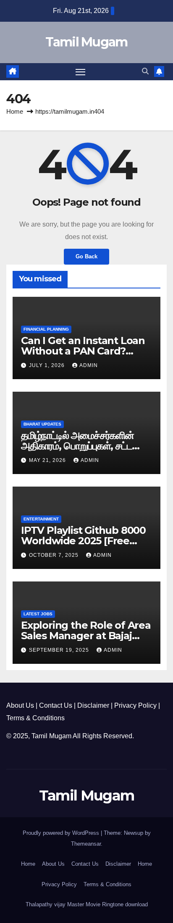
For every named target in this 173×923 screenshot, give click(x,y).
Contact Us (55, 705)
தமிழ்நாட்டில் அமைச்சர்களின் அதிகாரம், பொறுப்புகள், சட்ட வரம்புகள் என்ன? (77, 445)
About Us (20, 705)
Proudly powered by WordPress (62, 833)
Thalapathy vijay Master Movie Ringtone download (87, 904)
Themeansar (86, 844)
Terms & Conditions (35, 718)
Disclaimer (93, 705)
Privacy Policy (135, 705)
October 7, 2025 (54, 555)
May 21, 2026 (48, 460)
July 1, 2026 (47, 365)
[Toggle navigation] (80, 72)
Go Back (86, 256)
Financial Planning (46, 329)
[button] (145, 71)
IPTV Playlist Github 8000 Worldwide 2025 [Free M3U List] (83, 540)
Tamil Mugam (86, 42)
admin (88, 365)
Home (14, 111)
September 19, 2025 (60, 650)
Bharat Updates (42, 424)
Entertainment (41, 519)
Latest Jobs (38, 614)
